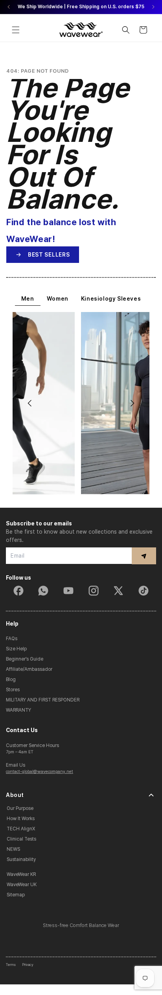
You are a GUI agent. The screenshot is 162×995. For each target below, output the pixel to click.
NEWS (13, 849)
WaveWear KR (21, 874)
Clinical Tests (21, 839)
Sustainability (21, 859)
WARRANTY (18, 710)
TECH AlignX (21, 829)
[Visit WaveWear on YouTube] (68, 591)
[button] (15, 30)
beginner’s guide (24, 659)
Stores (13, 689)
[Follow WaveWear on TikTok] (143, 591)
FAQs (11, 638)
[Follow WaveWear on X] (118, 591)
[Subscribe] (144, 555)
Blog (11, 679)
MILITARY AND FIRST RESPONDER (42, 700)
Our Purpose (20, 808)
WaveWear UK (22, 884)
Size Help (16, 649)
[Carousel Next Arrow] (153, 6)
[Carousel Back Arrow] (8, 6)
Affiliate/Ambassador (29, 669)
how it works (21, 818)
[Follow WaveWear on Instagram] (93, 591)
